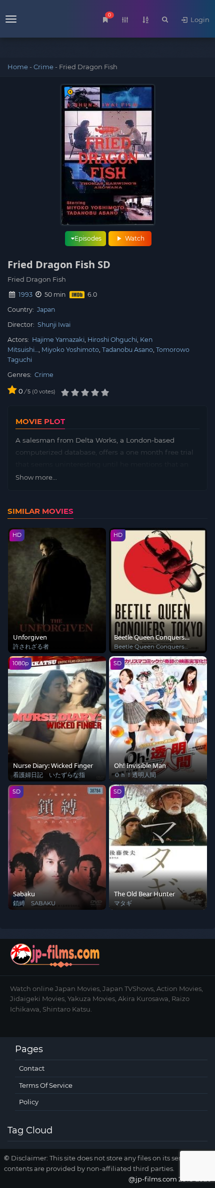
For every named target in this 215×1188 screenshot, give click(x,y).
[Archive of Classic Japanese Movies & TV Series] (29, 20)
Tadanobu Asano (127, 349)
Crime (44, 67)
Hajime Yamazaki (58, 339)
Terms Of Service (45, 1085)
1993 (25, 294)
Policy (28, 1102)
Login (199, 20)
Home (18, 67)
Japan (46, 309)
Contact (31, 1068)
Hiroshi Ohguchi (112, 339)
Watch (134, 238)
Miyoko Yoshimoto (70, 349)
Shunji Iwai (54, 324)
